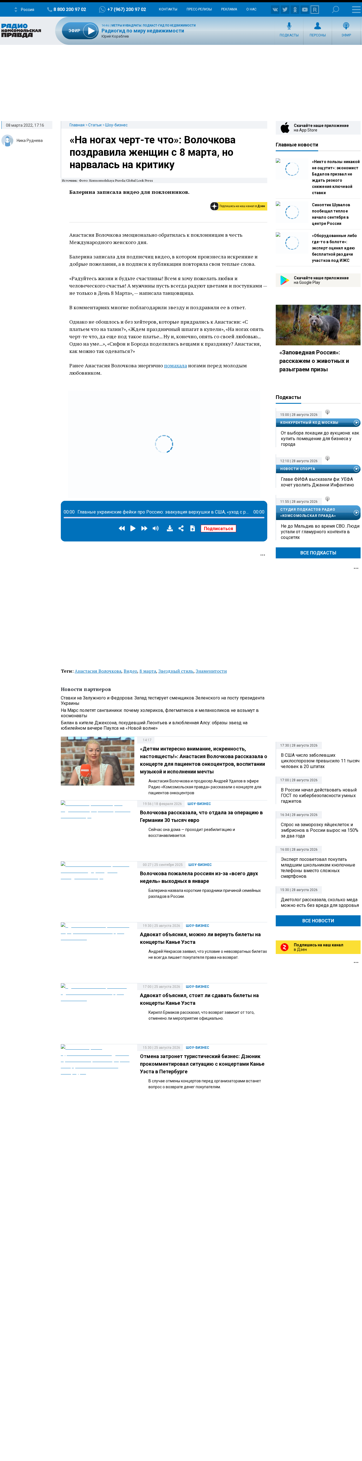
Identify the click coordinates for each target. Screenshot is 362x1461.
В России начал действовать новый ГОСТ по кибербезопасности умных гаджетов (319, 795)
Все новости (318, 920)
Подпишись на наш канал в (242, 206)
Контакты (168, 9)
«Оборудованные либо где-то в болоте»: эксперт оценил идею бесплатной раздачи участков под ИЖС (334, 248)
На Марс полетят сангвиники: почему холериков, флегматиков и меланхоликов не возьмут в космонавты (160, 713)
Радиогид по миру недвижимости (143, 31)
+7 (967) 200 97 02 (126, 9)
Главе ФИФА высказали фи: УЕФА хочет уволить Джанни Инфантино (317, 482)
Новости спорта (297, 469)
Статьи (95, 125)
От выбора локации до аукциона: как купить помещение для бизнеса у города (320, 438)
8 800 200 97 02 (69, 9)
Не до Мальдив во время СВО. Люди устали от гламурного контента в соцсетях (320, 531)
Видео (130, 671)
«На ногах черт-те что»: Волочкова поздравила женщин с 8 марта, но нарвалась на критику (153, 152)
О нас (251, 9)
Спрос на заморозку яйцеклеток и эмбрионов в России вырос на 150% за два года (319, 830)
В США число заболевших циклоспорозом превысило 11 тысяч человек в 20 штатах (320, 761)
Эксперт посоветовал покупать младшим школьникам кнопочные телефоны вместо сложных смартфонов (318, 868)
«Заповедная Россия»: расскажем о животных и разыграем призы (314, 361)
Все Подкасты (318, 553)
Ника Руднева (30, 140)
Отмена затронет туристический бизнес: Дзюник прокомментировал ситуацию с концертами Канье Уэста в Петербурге (202, 1063)
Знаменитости (211, 671)
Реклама (229, 9)
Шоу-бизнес (116, 125)
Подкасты (289, 35)
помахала (175, 365)
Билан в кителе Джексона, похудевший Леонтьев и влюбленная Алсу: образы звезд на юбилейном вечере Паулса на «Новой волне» (154, 725)
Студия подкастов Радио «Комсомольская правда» (308, 513)
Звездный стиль (175, 671)
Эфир (346, 35)
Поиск (335, 9)
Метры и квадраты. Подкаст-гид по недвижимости (153, 25)
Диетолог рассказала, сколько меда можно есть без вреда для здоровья (320, 902)
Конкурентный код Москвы (309, 423)
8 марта (147, 671)
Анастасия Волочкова (98, 671)
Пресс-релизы (199, 9)
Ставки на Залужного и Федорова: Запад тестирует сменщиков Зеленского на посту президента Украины (162, 700)
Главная (77, 125)
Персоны (318, 35)
